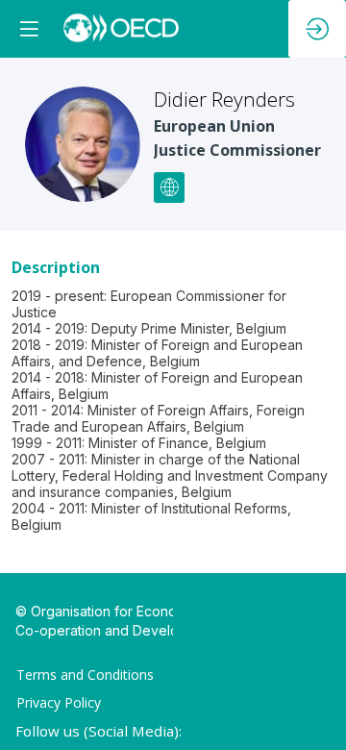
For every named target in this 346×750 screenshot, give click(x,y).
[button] (29, 29)
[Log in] (317, 29)
